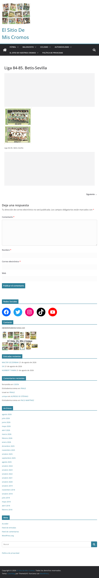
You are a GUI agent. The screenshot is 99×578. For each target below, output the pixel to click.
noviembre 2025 (8, 450)
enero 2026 (6, 442)
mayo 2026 (6, 426)
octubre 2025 (7, 454)
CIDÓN (16, 384)
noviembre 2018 (8, 490)
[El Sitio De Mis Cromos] (5, 50)
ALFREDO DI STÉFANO (19, 396)
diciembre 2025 (8, 446)
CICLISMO (44, 47)
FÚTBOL (13, 47)
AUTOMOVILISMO (62, 47)
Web (4, 273)
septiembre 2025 (9, 458)
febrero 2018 (7, 509)
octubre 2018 (7, 494)
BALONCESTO (28, 47)
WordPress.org (8, 535)
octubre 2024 (7, 466)
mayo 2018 (6, 502)
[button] (17, 47)
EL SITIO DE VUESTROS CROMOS (23, 53)
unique (5, 396)
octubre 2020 (7, 482)
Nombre (6, 250)
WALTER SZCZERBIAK (10, 362)
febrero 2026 (7, 438)
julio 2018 (6, 498)
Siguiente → (91, 194)
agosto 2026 (7, 414)
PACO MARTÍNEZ (27, 400)
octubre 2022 (7, 474)
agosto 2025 (7, 462)
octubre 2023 (7, 470)
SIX (3, 366)
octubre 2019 (7, 486)
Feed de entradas (9, 528)
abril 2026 (6, 430)
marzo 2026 (6, 434)
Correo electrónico (11, 261)
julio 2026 (6, 418)
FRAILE (23, 388)
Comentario (8, 217)
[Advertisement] (49, 90)
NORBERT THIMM (9, 370)
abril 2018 (6, 506)
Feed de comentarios (10, 531)
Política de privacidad (52, 53)
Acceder (5, 524)
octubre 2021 (7, 478)
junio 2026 (6, 422)
